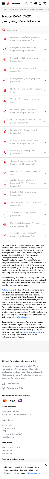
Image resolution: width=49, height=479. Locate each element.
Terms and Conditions (32, 332)
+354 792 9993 (13, 411)
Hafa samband (8, 427)
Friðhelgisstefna (33, 473)
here (12, 285)
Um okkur (6, 424)
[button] (24, 39)
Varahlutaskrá (8, 437)
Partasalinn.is (7, 290)
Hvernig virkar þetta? (12, 434)
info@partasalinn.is (22, 317)
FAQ (4, 431)
